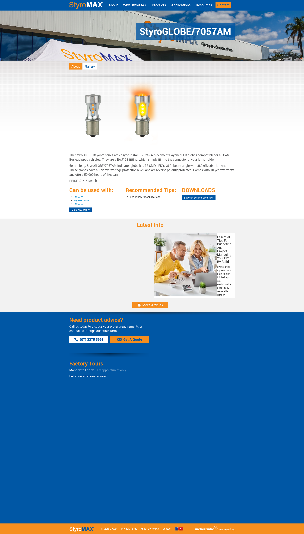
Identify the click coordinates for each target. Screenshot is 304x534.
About (113, 5)
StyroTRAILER (81, 200)
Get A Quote (132, 339)
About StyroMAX (150, 528)
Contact (223, 5)
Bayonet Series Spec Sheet (198, 197)
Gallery (90, 66)
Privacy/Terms (129, 528)
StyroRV (78, 197)
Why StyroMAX (135, 5)
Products (159, 5)
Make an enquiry (80, 210)
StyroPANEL (80, 204)
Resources (204, 5)
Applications (181, 5)
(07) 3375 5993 (91, 339)
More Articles (152, 305)
